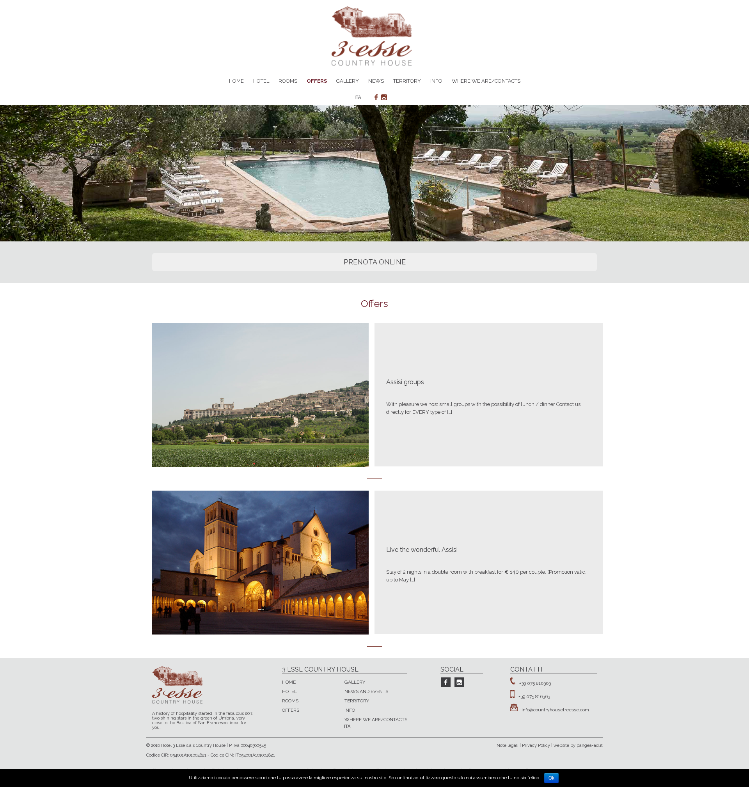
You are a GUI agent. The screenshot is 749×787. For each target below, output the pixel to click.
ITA (358, 97)
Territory (407, 81)
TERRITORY (356, 701)
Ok (551, 778)
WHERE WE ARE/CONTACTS (375, 719)
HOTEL (289, 691)
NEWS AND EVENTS (366, 691)
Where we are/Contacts (486, 81)
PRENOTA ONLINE (375, 262)
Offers (317, 81)
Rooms (288, 81)
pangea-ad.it (590, 745)
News (376, 81)
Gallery (347, 81)
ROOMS (290, 701)
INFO (349, 710)
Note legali (507, 745)
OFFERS (290, 710)
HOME (289, 682)
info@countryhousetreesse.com (555, 709)
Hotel (261, 81)
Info (436, 81)
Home (236, 81)
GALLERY (354, 682)
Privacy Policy (536, 745)
